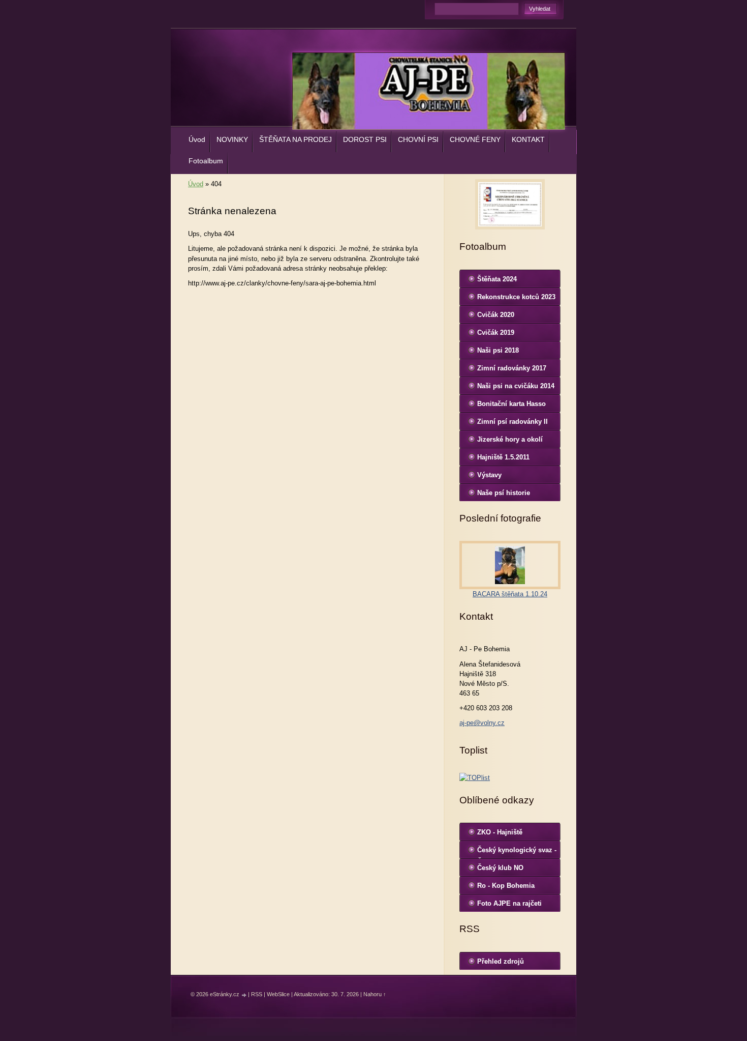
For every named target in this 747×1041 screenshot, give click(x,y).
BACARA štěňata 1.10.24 (510, 594)
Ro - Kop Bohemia (506, 885)
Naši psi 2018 (498, 350)
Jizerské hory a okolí (510, 439)
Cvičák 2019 (495, 332)
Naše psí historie (503, 493)
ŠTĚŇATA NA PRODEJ (295, 139)
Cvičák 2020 (495, 315)
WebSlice (278, 994)
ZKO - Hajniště (499, 832)
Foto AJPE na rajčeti (509, 903)
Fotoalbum (206, 161)
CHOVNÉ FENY (475, 139)
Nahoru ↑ (374, 994)
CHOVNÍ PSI (418, 139)
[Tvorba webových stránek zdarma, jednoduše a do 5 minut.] (244, 995)
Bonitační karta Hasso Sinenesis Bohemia (511, 406)
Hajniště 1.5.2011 (503, 457)
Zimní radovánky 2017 (511, 368)
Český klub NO (500, 868)
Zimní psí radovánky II (512, 421)
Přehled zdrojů (500, 961)
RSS (256, 994)
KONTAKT (528, 139)
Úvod (197, 139)
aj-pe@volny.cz (482, 723)
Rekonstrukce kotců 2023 (516, 297)
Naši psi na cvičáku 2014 (515, 386)
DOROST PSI (365, 139)
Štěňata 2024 (497, 279)
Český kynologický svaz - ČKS (516, 852)
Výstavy (489, 475)
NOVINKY (232, 139)
